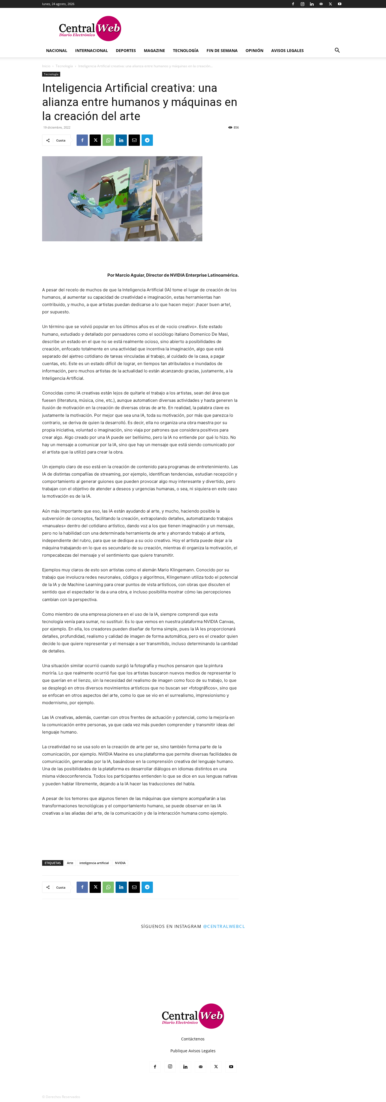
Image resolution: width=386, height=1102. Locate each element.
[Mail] (321, 4)
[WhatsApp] (108, 140)
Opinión (254, 50)
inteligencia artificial (94, 863)
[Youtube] (339, 4)
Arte (70, 863)
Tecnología (186, 50)
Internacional (91, 50)
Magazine (154, 50)
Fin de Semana (222, 50)
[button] (337, 51)
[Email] (134, 140)
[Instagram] (302, 4)
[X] (330, 4)
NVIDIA (120, 863)
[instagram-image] (23, 956)
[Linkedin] (311, 4)
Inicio (46, 66)
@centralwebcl (224, 926)
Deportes (126, 50)
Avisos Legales (287, 50)
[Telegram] (147, 140)
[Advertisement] (140, 257)
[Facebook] (293, 4)
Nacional (56, 50)
